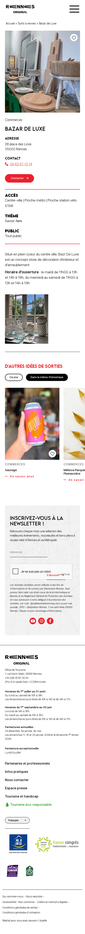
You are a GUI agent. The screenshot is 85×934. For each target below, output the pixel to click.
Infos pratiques (16, 772)
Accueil (10, 23)
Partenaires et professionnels (27, 763)
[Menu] (74, 9)
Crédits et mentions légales (52, 902)
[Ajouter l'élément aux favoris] (74, 37)
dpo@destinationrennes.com (45, 603)
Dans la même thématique (47, 377)
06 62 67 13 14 (21, 164)
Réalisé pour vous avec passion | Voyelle (24, 920)
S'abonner (53, 575)
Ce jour (13, 377)
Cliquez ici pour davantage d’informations (40, 610)
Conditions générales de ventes (20, 907)
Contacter (17, 178)
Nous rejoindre (34, 896)
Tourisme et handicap (21, 796)
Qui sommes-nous (12, 896)
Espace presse (16, 788)
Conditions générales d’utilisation (21, 912)
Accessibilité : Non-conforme (18, 902)
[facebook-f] (50, 621)
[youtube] (33, 621)
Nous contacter (17, 780)
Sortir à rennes (27, 23)
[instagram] (41, 621)
